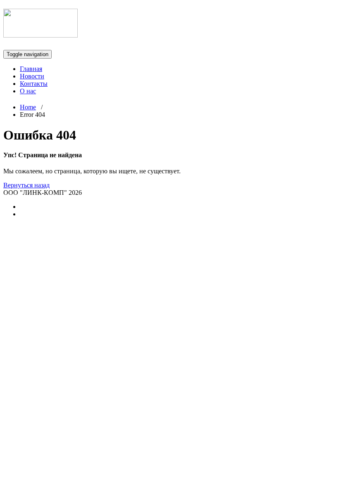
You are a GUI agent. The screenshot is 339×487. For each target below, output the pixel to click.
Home (28, 107)
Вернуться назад (26, 185)
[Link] (40, 33)
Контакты (34, 83)
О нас (28, 91)
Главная (31, 68)
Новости (32, 76)
